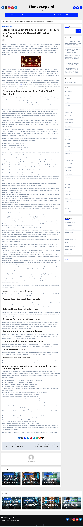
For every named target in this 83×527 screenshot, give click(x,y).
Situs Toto (67, 259)
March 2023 (68, 211)
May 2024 (67, 184)
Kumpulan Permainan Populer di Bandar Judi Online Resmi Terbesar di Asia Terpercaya (72, 57)
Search (67, 26)
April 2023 (67, 208)
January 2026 (68, 115)
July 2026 (67, 95)
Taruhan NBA (30, 14)
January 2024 (68, 198)
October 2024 (68, 167)
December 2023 (69, 201)
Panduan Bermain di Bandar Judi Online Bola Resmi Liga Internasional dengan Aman (72, 63)
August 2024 (68, 174)
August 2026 (68, 91)
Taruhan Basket (21, 14)
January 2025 (68, 157)
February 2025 (68, 153)
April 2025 (67, 146)
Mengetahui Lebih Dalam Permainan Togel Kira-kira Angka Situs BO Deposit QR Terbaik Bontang (31, 33)
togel (21, 84)
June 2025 (68, 139)
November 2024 (69, 163)
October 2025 (68, 126)
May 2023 (67, 205)
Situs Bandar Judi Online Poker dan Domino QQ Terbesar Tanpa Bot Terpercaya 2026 (73, 51)
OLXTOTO (46, 525)
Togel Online (68, 253)
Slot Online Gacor (69, 229)
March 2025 (68, 150)
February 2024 (69, 194)
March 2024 (68, 191)
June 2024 (68, 181)
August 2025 (68, 133)
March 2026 (68, 109)
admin (7, 40)
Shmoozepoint (41, 7)
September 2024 (69, 170)
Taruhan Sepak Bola (63, 14)
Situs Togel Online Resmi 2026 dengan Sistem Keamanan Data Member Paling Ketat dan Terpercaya (11, 504)
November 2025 (69, 122)
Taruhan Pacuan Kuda (42, 14)
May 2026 (67, 102)
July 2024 (67, 177)
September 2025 (69, 129)
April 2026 (67, 105)
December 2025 (69, 119)
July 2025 (67, 136)
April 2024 (67, 187)
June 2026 (68, 98)
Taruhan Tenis (73, 14)
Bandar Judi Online (11, 14)
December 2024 (69, 160)
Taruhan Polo (52, 14)
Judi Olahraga (68, 225)
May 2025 (67, 143)
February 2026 (69, 112)
